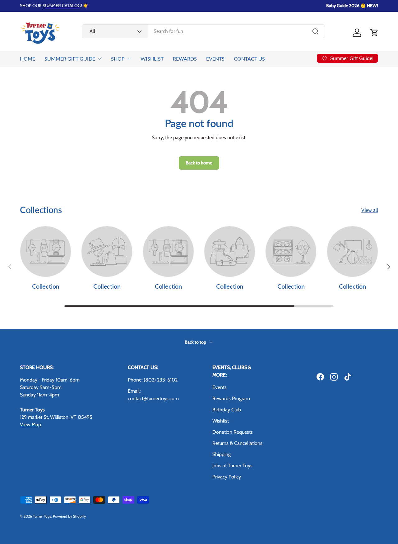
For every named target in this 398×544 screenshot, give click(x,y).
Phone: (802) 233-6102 (153, 380)
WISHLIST (152, 59)
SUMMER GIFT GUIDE (69, 59)
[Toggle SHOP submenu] (129, 58)
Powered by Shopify (69, 516)
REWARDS (185, 59)
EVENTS (215, 59)
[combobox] (203, 31)
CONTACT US (249, 59)
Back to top (196, 342)
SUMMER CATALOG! (62, 5)
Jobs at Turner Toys (232, 466)
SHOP (118, 59)
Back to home (199, 163)
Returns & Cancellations (237, 443)
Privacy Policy (226, 477)
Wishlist (220, 421)
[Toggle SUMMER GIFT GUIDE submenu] (99, 58)
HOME (27, 59)
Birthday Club (226, 410)
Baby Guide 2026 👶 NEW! (352, 5)
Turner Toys (42, 516)
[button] (374, 32)
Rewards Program (231, 398)
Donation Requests (232, 432)
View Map (30, 424)
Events (219, 387)
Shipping (221, 454)
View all (369, 210)
